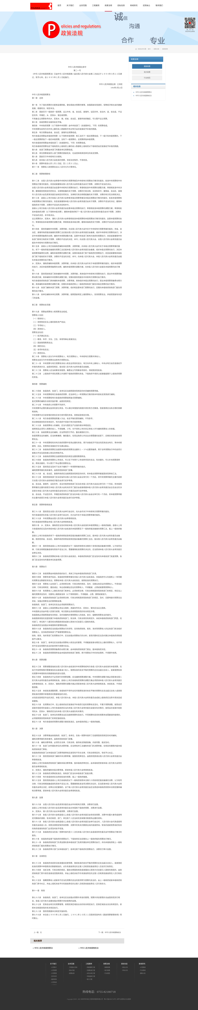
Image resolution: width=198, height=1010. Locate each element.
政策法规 (156, 49)
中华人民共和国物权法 (144, 95)
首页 (59, 5)
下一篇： (109, 932)
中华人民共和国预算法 (144, 92)
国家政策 (165, 49)
